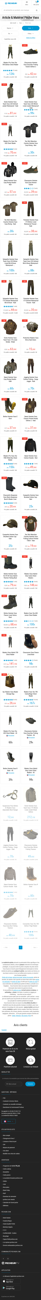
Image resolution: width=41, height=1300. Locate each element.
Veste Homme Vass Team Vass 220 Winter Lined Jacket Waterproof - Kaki (31, 104)
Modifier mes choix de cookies (11, 1153)
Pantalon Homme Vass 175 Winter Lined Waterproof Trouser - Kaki (30, 222)
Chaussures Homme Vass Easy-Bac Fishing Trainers (10, 926)
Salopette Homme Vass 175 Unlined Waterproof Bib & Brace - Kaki (10, 301)
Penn (29, 1015)
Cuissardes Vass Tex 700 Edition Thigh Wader (31, 925)
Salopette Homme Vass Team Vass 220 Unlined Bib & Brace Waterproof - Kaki (31, 261)
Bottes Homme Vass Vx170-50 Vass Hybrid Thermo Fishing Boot (10, 576)
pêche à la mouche (28, 977)
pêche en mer (17, 990)
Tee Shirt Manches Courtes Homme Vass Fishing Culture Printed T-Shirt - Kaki (30, 537)
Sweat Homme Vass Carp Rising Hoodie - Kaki (10, 379)
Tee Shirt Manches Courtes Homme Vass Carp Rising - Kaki (10, 222)
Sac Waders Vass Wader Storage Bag (10, 693)
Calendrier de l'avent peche (10, 1202)
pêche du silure (16, 981)
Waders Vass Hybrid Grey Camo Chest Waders (30, 576)
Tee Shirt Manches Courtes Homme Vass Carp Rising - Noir (31, 143)
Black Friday (6, 1190)
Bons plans (6, 1187)
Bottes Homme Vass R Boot (31, 885)
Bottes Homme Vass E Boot (10, 417)
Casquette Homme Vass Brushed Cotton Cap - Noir (31, 497)
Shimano (18, 1015)
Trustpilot (4, 1030)
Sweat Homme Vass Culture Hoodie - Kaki (10, 885)
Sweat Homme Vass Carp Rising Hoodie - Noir (10, 183)
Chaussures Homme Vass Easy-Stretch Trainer (30, 183)
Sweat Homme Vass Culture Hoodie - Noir (31, 457)
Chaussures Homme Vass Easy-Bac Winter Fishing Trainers (31, 847)
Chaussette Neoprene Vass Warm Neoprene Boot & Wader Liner (10, 497)
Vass (20, 23)
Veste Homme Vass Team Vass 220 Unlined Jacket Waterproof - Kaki (10, 104)
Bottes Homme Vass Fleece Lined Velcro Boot (10, 615)
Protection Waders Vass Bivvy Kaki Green (30, 339)
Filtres (30, 33)
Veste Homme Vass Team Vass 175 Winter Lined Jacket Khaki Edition (31, 808)
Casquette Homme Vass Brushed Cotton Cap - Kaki (10, 537)
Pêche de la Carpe (7, 977)
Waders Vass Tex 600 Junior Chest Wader (31, 614)
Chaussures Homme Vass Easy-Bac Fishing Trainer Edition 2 (31, 65)
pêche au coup (33, 981)
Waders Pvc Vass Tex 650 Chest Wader (10, 142)
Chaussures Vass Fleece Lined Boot (31, 653)
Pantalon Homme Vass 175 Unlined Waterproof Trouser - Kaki (30, 301)
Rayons (9, 28)
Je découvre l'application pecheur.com (13, 1276)
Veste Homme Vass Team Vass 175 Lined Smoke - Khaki (10, 340)
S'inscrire (30, 1084)
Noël (4, 1193)
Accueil (14, 23)
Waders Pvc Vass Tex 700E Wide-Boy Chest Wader (10, 458)
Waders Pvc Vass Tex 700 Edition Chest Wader (10, 64)
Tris (9, 33)
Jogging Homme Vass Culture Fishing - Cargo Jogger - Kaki (30, 379)
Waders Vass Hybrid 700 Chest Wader (10, 653)
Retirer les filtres (30, 38)
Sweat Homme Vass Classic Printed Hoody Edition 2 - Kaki (31, 419)
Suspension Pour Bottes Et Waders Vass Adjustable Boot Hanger (10, 808)
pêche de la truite (17, 977)
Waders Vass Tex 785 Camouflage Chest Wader (31, 694)
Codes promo (6, 1175)
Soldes (5, 1181)
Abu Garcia (24, 1015)
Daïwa (13, 1015)
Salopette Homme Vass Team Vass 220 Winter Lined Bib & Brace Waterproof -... (10, 261)
